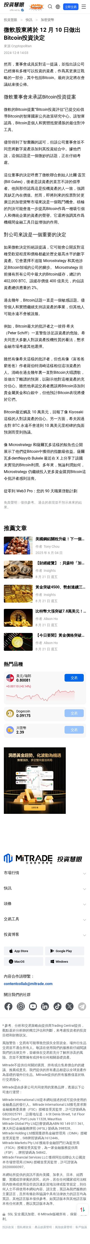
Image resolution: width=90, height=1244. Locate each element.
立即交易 (71, 7)
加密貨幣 (47, 20)
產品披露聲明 (43, 1227)
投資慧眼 (10, 20)
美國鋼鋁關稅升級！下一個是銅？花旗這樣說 (60, 539)
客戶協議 (81, 1227)
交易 (74, 677)
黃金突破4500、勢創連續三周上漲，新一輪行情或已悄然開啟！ (60, 587)
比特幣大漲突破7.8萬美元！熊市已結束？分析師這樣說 (59, 611)
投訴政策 (8, 1227)
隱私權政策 (24, 1227)
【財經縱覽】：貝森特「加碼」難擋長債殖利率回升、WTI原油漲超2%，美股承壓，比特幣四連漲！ (61, 563)
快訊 (29, 20)
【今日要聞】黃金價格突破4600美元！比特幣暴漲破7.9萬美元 (60, 635)
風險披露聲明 (63, 1227)
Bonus (36, 6)
